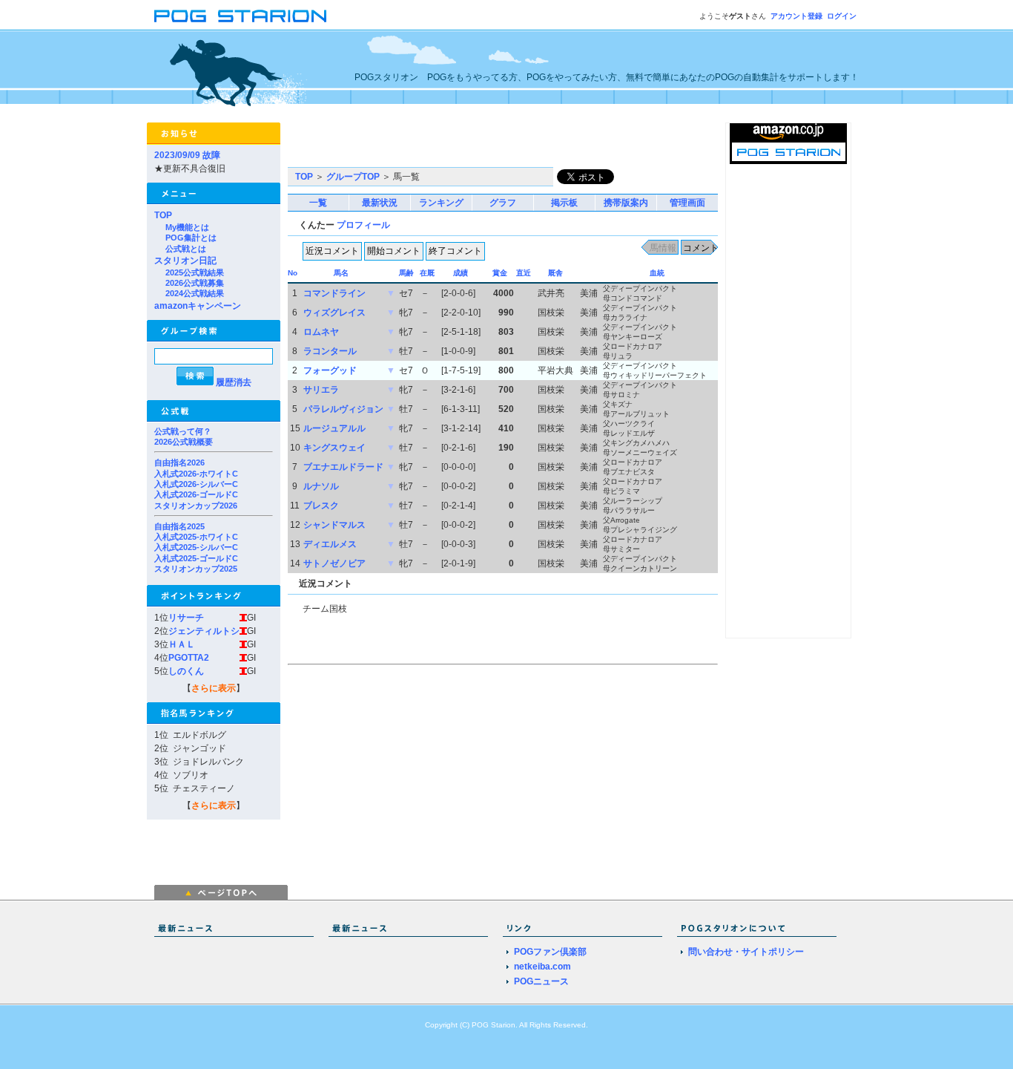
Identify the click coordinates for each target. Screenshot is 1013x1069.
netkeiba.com (542, 966)
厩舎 (555, 273)
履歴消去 (233, 382)
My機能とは (187, 227)
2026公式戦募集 (194, 282)
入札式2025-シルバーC (196, 547)
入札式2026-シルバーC (196, 484)
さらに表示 (213, 688)
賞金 (499, 273)
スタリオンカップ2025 (195, 568)
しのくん (186, 671)
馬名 (341, 273)
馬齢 (406, 273)
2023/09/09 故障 (187, 155)
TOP (163, 215)
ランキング (441, 202)
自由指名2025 (179, 526)
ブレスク (321, 505)
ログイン (842, 16)
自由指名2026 (179, 462)
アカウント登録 (796, 16)
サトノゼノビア (334, 563)
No (292, 273)
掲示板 (564, 202)
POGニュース (541, 981)
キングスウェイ (334, 447)
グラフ (502, 202)
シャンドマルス (334, 525)
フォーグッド (330, 370)
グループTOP (353, 176)
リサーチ (186, 617)
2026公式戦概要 (183, 441)
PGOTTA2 (188, 658)
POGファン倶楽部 (550, 952)
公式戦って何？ (182, 431)
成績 (460, 273)
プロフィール (363, 225)
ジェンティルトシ (204, 631)
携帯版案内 (626, 202)
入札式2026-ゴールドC (196, 494)
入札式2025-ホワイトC (196, 536)
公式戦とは (185, 248)
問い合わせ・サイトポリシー (746, 952)
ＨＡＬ (181, 644)
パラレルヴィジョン (343, 409)
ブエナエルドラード (343, 467)
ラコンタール (330, 351)
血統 (657, 273)
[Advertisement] (461, 144)
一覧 (318, 202)
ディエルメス (330, 544)
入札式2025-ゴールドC (196, 558)
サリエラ (321, 390)
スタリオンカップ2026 (195, 505)
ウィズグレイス (334, 312)
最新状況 (379, 202)
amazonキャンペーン (197, 306)
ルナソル (321, 486)
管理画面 (687, 202)
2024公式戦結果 (194, 293)
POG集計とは (191, 237)
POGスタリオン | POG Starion (240, 16)
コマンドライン (334, 293)
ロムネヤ (321, 332)
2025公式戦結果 (194, 272)
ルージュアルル (334, 428)
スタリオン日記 (185, 260)
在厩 (427, 273)
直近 (523, 273)
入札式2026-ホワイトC (196, 473)
